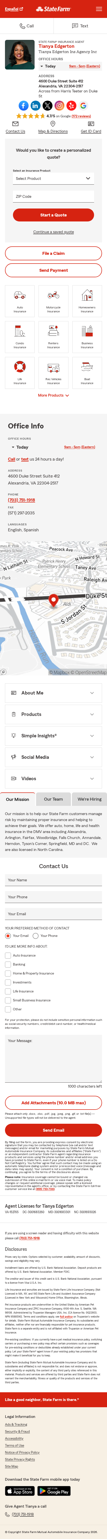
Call (11, 459)
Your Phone (17, 897)
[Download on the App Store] (20, 1491)
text (25, 459)
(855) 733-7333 (45, 1189)
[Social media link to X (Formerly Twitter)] (48, 106)
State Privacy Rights (20, 1459)
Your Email (17, 914)
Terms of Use (14, 1445)
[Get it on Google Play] (54, 1491)
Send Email (53, 1130)
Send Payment (53, 270)
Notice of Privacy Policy (22, 1452)
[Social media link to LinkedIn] (36, 106)
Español (11, 9)
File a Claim (53, 253)
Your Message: (20, 1041)
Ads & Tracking (16, 1424)
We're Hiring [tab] (90, 799)
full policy (66, 1316)
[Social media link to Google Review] (83, 106)
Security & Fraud (17, 1431)
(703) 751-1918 (21, 500)
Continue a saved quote (53, 232)
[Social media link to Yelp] (71, 106)
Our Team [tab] (53, 799)
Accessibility (14, 1438)
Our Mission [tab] (17, 799)
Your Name (17, 880)
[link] (53, 8)
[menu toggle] (99, 9)
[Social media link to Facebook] (24, 106)
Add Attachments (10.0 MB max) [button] (53, 1103)
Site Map (11, 1466)
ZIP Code (23, 197)
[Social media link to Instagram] (59, 106)
